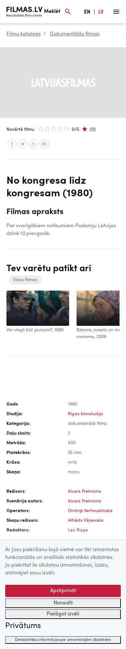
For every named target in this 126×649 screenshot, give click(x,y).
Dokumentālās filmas (75, 34)
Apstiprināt (63, 590)
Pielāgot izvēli (63, 614)
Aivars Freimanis (84, 491)
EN (87, 12)
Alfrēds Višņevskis (85, 520)
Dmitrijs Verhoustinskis (90, 511)
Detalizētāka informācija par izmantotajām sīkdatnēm (63, 640)
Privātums (23, 626)
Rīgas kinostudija (85, 414)
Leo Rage (78, 530)
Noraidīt (63, 603)
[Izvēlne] (116, 11)
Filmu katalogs (23, 34)
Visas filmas (25, 280)
